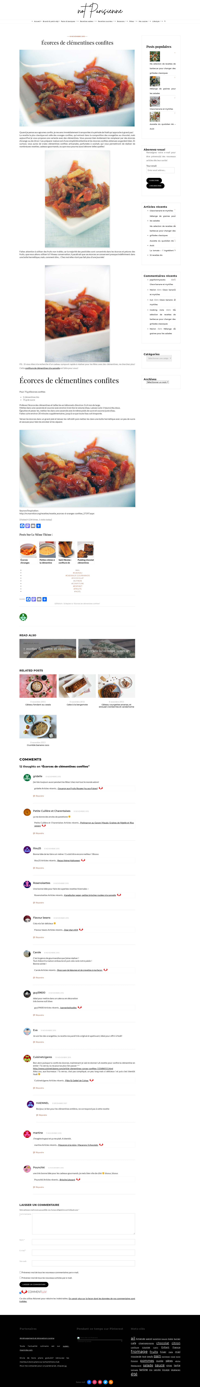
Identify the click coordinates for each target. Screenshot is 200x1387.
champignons (146, 1343)
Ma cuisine (143, 21)
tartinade (134, 1370)
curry (155, 1347)
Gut (151, 300)
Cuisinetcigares (42, 1057)
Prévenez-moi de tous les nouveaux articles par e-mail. (47, 1277)
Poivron (134, 1361)
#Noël (77, 591)
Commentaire (25, 1215)
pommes (147, 1360)
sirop (169, 1365)
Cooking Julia (157, 310)
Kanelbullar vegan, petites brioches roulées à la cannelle (90, 895)
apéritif (149, 1339)
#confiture (77, 583)
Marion (153, 290)
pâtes (169, 1360)
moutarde (136, 1356)
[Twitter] (105, 1382)
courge (146, 1347)
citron (176, 1343)
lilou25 (37, 848)
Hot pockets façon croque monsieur (105, 651)
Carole (37, 952)
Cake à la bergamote (77, 704)
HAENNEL (42, 1103)
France (176, 1347)
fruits (154, 1351)
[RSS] (111, 1382)
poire (178, 1357)
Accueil (37, 21)
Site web (22, 1261)
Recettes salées (86, 21)
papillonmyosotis (157, 280)
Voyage (165, 1370)
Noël (144, 1357)
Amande (140, 1339)
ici (65, 1366)
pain (157, 1356)
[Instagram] (94, 1382)
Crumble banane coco (38, 745)
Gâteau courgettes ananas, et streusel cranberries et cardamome (116, 705)
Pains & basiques (68, 21)
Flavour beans (41, 917)
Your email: (151, 165)
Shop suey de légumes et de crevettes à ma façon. (79, 970)
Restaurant (136, 1366)
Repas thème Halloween (68, 860)
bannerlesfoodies (68, 1007)
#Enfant (77, 586)
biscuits (164, 1339)
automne (157, 1339)
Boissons (120, 21)
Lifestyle (156, 21)
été (134, 1374)
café (133, 1343)
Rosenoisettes (41, 883)
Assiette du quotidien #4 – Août (163, 126)
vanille (157, 1370)
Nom (22, 1240)
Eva (35, 1030)
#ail (78, 570)
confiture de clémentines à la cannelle (42, 368)
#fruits (78, 589)
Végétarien (175, 1370)
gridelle (37, 776)
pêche (177, 1361)
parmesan (166, 1357)
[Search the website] (165, 21)
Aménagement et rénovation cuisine (37, 1338)
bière (170, 1339)
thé (150, 1370)
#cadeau (77, 573)
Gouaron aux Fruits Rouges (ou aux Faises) (78, 788)
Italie (171, 1352)
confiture (135, 1347)
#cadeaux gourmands (78, 575)
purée (159, 1361)
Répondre (40, 796)
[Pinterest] (100, 1382)
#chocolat (78, 578)
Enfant (165, 1347)
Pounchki (39, 1167)
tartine (143, 1369)
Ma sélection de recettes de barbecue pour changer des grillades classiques (163, 68)
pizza (173, 1357)
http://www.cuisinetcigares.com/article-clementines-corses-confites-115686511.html (73, 1068)
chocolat (162, 1343)
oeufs (150, 1356)
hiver (163, 1351)
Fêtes (131, 21)
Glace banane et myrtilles (161, 109)
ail (133, 1338)
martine (38, 1132)
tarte (177, 1365)
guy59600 (39, 992)
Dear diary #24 (71, 929)
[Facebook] (89, 1382)
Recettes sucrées (105, 21)
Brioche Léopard (67, 1179)
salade (148, 1365)
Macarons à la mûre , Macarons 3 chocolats (78, 1145)
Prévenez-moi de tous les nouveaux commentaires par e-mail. (50, 1272)
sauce (160, 1365)
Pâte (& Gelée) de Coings (76, 1080)
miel (177, 1352)
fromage (139, 1351)
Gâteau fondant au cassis (38, 704)
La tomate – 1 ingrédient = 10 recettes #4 (163, 252)
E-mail (22, 1251)
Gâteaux (58, 604)
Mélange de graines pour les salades (163, 91)
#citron (77, 581)
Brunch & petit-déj (50, 21)
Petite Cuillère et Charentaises (51, 810)
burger (177, 1339)
